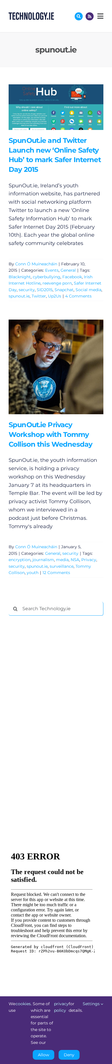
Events (52, 270)
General (68, 270)
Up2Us (54, 296)
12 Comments (56, 572)
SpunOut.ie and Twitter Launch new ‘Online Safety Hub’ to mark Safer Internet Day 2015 (47, 107)
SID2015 (45, 289)
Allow (43, 1054)
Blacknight (20, 276)
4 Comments (78, 296)
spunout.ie (19, 296)
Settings (92, 1003)
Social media (88, 289)
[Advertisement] (52, 707)
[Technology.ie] (31, 15)
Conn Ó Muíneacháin (36, 264)
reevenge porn (57, 283)
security (27, 289)
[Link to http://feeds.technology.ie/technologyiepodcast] (90, 16)
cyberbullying (46, 276)
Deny (69, 1054)
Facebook (72, 276)
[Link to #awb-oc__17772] (79, 16)
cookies (23, 1003)
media (62, 559)
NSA (75, 559)
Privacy (88, 559)
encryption (19, 559)
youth (32, 572)
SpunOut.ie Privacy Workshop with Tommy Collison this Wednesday (47, 367)
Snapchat (64, 289)
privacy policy (61, 1007)
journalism (43, 559)
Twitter (39, 296)
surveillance (62, 566)
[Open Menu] (99, 16)
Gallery (64, 107)
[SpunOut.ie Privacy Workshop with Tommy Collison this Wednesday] (56, 367)
